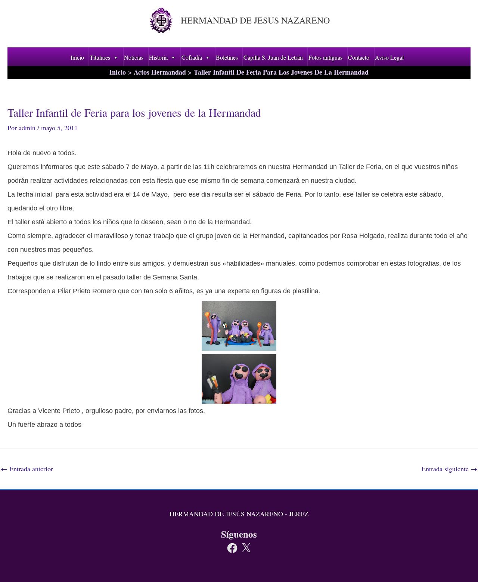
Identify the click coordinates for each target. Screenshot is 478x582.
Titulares (100, 57)
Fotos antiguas (325, 57)
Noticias (133, 57)
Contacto (358, 57)
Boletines (227, 57)
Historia (158, 57)
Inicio (77, 57)
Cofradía (191, 57)
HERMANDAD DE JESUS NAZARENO (255, 20)
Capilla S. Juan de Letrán (273, 57)
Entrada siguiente (449, 468)
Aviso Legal (389, 57)
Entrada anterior (27, 468)
